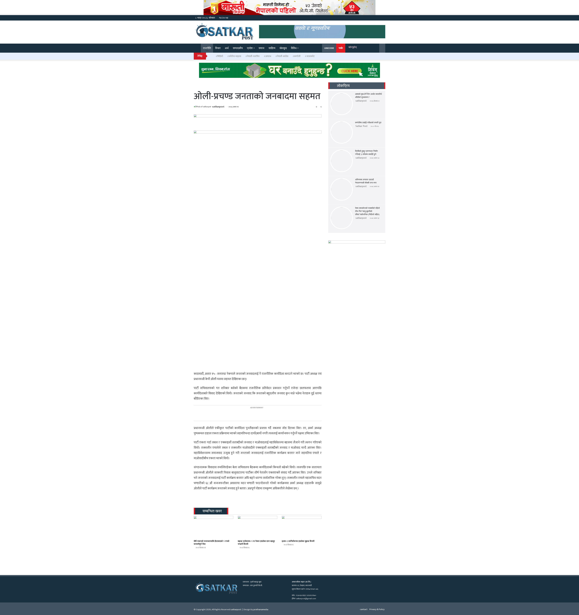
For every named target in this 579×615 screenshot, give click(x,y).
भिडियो (220, 56)
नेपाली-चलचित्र (253, 56)
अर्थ (227, 48)
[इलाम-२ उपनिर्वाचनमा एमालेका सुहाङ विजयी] (301, 527)
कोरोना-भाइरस (235, 56)
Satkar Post (362, 126)
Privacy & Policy (376, 609)
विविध (294, 48)
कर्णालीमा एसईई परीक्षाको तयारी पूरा (368, 122)
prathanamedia (260, 609)
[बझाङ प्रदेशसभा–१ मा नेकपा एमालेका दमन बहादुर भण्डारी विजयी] (257, 527)
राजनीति (207, 48)
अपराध (268, 56)
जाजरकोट (311, 56)
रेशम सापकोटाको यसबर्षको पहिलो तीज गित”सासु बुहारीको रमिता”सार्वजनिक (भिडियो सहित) (367, 211)
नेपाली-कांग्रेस (282, 56)
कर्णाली (297, 56)
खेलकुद (283, 48)
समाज (261, 48)
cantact (363, 609)
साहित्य (272, 48)
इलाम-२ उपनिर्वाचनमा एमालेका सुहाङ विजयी (298, 541)
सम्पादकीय (238, 48)
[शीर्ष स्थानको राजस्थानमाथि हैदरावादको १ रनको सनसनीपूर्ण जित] (213, 527)
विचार (218, 48)
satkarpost (218, 107)
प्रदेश (250, 48)
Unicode (329, 48)
